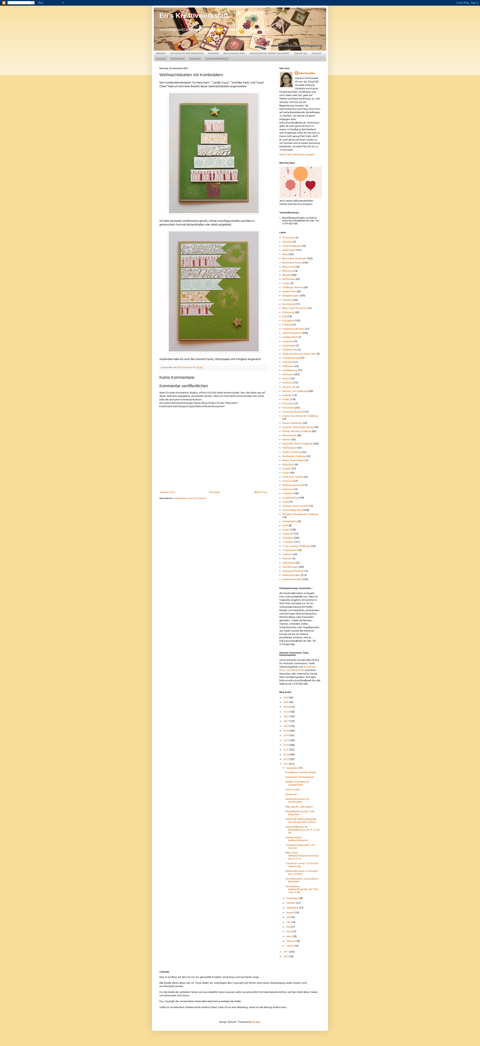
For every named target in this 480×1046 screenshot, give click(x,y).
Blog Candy (288, 266)
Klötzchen (287, 403)
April (289, 931)
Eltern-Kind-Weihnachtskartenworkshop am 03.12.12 (302, 855)
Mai (288, 926)
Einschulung (288, 304)
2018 (286, 735)
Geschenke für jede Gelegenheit (186, 53)
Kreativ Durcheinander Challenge (300, 415)
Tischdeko (288, 542)
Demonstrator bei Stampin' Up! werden (269, 53)
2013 (286, 759)
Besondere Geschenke (294, 258)
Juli (288, 917)
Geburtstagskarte (292, 333)
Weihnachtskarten (292, 579)
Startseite (161, 53)
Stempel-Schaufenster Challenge (300, 514)
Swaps (286, 529)
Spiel (285, 501)
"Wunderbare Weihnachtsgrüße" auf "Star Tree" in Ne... (302, 889)
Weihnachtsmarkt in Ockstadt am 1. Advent (301, 872)
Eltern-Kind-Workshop (294, 308)
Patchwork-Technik (292, 476)
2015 (286, 749)
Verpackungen (290, 566)
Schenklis (287, 493)
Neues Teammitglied (293, 460)
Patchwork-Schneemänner (299, 777)
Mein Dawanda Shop (234, 53)
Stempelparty (289, 521)
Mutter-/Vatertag (292, 452)
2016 (286, 745)
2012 (286, 764)
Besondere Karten (292, 262)
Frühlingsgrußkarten (293, 328)
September (292, 907)
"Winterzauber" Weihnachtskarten (296, 839)
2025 (286, 702)
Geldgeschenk (290, 337)
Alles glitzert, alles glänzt (299, 806)
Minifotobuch (289, 447)
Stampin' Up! (300, 53)
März (289, 936)
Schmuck (316, 53)
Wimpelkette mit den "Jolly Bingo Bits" (299, 813)
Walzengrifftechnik (292, 571)
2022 (286, 716)
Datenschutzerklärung (217, 58)
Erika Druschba (307, 73)
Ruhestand (288, 489)
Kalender (287, 395)
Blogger (256, 1021)
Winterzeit (291, 794)
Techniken (287, 537)
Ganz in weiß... (293, 789)
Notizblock (288, 464)
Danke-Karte (289, 291)
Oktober (291, 903)
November (292, 898)
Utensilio (287, 558)
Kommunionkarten (292, 411)
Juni (288, 922)
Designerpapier (290, 295)
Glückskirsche (289, 349)
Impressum (195, 58)
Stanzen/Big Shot (292, 510)
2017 (286, 740)
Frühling (286, 324)
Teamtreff (288, 533)
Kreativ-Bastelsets (292, 423)
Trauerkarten (289, 550)
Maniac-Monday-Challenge (296, 431)
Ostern (286, 472)
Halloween (288, 366)
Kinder (286, 399)
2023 (286, 711)
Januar (290, 945)
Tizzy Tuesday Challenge (296, 546)
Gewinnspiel (289, 345)
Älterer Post (260, 492)
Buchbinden (288, 279)
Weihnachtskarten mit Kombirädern (297, 800)
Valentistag (288, 562)
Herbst (286, 378)
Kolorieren (288, 407)
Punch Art (287, 481)
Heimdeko (288, 374)
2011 (286, 951)
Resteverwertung (291, 485)
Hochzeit (287, 382)
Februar (291, 941)
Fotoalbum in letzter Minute (300, 772)
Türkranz (287, 554)
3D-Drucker (288, 237)
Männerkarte (289, 435)
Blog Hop (287, 270)
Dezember (292, 768)
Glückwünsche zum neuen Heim (299, 353)
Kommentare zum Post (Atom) (189, 498)
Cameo (286, 283)
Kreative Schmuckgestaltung (298, 427)
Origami (286, 468)
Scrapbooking (290, 497)
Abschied (287, 241)
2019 (286, 730)
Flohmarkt (213, 53)
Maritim (286, 439)
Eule (284, 316)
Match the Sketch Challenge (297, 443)
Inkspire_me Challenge (294, 391)
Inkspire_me (289, 387)
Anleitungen (289, 250)
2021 (286, 721)
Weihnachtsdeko (291, 575)
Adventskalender (291, 245)
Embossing (288, 312)
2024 (286, 706)
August (290, 912)
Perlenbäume (177, 58)
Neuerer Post (167, 492)
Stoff (285, 525)
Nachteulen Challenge (294, 456)
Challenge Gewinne (292, 287)
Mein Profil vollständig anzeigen (296, 154)
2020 (286, 726)
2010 (286, 956)
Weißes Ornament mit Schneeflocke (297, 783)
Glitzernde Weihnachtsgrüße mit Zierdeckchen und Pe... (301, 820)
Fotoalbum (288, 320)
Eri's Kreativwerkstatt (193, 15)
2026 (286, 697)
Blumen (286, 275)
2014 (286, 754)
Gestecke (161, 58)
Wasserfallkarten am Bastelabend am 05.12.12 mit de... (302, 829)
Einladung (287, 300)
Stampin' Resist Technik (295, 506)
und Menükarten (295, 670)
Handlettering (290, 370)
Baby (285, 254)
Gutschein (287, 362)
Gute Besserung (291, 357)
